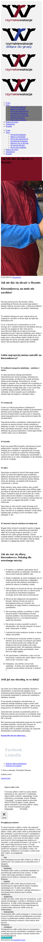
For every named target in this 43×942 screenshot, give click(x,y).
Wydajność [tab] (5, 925)
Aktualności (16, 277)
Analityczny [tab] (5, 894)
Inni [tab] (2, 855)
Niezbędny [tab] (5, 866)
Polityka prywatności (14, 766)
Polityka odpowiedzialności (16, 764)
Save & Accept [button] (6, 938)
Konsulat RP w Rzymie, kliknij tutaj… (13, 735)
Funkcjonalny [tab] (6, 909)
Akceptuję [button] (23, 809)
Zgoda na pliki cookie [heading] (12, 787)
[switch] (2, 857)
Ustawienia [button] (9, 809)
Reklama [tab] (4, 879)
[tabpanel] (21, 862)
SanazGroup (5, 778)
